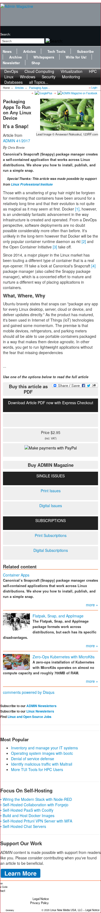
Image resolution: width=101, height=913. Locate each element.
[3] (55, 247)
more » (92, 604)
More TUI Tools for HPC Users (37, 769)
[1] (77, 209)
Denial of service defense (32, 758)
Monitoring (71, 76)
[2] (84, 241)
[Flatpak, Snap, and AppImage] (16, 621)
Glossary (10, 910)
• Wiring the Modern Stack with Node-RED (36, 799)
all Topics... (38, 82)
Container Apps (16, 575)
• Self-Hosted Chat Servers (23, 826)
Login (94, 87)
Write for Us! (76, 57)
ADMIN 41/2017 (16, 140)
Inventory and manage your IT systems (44, 747)
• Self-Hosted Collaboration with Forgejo (34, 804)
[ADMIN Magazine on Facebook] (77, 93)
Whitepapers (43, 57)
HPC (93, 71)
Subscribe (85, 51)
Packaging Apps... (39, 88)
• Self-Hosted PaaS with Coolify (26, 810)
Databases (13, 82)
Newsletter (11, 62)
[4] (93, 265)
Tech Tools (56, 51)
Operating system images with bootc (42, 753)
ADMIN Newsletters (41, 705)
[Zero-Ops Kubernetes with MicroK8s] (16, 661)
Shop (36, 62)
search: (5, 34)
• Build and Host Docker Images (27, 815)
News (7, 51)
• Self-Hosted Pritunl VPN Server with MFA (36, 821)
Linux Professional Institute (32, 184)
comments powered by (28, 692)
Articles (29, 51)
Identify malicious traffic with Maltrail (41, 764)
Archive (15, 57)
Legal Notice (41, 898)
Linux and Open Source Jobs (29, 716)
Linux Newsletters (40, 711)
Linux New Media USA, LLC (66, 910)
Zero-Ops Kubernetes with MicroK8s (64, 656)
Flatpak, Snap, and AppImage (58, 616)
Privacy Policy (39, 903)
